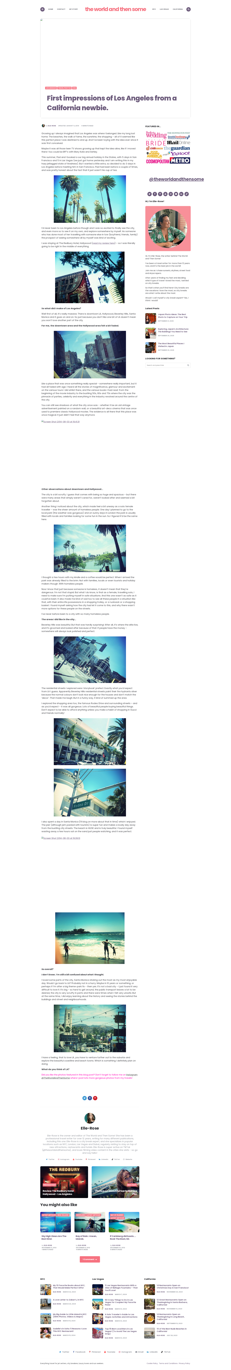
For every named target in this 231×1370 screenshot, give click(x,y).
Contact (61, 9)
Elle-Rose (52, 126)
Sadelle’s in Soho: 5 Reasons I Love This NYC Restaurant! (70, 1330)
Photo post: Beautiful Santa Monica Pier (116, 1192)
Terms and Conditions (168, 1363)
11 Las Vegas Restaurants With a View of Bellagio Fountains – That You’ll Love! (121, 1288)
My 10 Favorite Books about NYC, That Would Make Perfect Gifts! (69, 1286)
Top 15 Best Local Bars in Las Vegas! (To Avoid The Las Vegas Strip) (121, 1331)
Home (50, 9)
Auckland (80, 1215)
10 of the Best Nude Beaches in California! (172, 1330)
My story (73, 9)
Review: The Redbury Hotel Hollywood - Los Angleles (58, 1192)
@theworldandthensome (176, 179)
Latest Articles (49, 1215)
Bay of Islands (117, 1215)
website (128, 1159)
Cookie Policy (152, 1363)
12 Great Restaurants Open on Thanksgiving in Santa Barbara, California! (172, 1302)
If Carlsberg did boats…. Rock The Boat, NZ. (123, 1237)
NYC (154, 9)
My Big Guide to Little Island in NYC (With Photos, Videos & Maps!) (70, 1315)
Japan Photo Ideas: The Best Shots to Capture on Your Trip (172, 315)
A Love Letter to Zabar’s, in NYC (68, 1299)
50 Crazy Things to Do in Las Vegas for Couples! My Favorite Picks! (120, 1302)
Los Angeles (51, 88)
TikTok (117, 1159)
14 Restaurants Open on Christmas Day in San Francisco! (173, 1286)
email (140, 1352)
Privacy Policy (184, 1363)
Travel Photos (64, 88)
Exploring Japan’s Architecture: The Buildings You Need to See (173, 330)
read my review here (104, 243)
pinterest (92, 1159)
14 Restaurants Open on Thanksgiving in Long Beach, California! (170, 1317)
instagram (64, 1159)
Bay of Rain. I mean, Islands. (86, 1237)
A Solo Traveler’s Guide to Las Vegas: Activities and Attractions (121, 1315)
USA (74, 88)
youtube (78, 1159)
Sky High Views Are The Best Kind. (54, 1237)
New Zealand (63, 1215)
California (178, 9)
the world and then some (115, 9)
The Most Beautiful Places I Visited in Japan (171, 345)
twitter (51, 1159)
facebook (80, 1352)
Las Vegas (164, 9)
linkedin (104, 1159)
